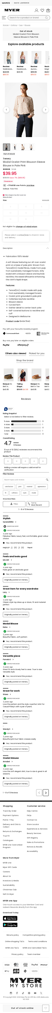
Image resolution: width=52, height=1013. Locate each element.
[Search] (47, 17)
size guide (45, 200)
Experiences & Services (37, 829)
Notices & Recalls (34, 847)
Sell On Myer (8, 894)
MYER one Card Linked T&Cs (35, 948)
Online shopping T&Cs (14, 941)
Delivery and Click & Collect (12, 825)
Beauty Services (34, 833)
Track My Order (10, 811)
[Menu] (4, 18)
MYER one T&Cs (12, 948)
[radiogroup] (26, 213)
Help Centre (32, 811)
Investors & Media (11, 880)
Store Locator (33, 824)
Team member (34, 954)
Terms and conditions (37, 941)
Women (6, 25)
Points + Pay (8, 820)
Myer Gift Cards (10, 867)
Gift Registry (32, 838)
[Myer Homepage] (12, 11)
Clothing (14, 25)
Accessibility (32, 851)
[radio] (10, 207)
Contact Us (32, 820)
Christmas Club (10, 889)
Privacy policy (17, 954)
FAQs (29, 815)
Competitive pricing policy (34, 935)
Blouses (27, 25)
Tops (21, 25)
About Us (7, 876)
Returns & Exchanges (12, 831)
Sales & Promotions (35, 842)
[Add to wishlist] (45, 1008)
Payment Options (11, 815)
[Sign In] (36, 10)
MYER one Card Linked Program (12, 846)
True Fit (6, 836)
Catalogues (8, 840)
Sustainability (9, 885)
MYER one (7, 863)
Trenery (7, 158)
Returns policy (13, 935)
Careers (6, 871)
